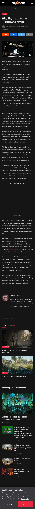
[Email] (29, 34)
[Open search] (32, 3)
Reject (9, 504)
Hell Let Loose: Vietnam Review (14, 376)
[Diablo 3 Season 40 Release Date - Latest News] (7, 472)
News (4, 14)
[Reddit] (5, 34)
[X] (21, 34)
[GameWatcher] (18, 3)
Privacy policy (25, 499)
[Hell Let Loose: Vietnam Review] (17, 365)
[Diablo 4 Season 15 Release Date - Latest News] (17, 403)
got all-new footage (14, 249)
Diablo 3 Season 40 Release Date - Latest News (21, 471)
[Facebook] (13, 34)
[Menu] (3, 3)
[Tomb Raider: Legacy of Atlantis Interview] (17, 339)
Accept (25, 504)
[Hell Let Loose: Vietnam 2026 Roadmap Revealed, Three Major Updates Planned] (7, 447)
